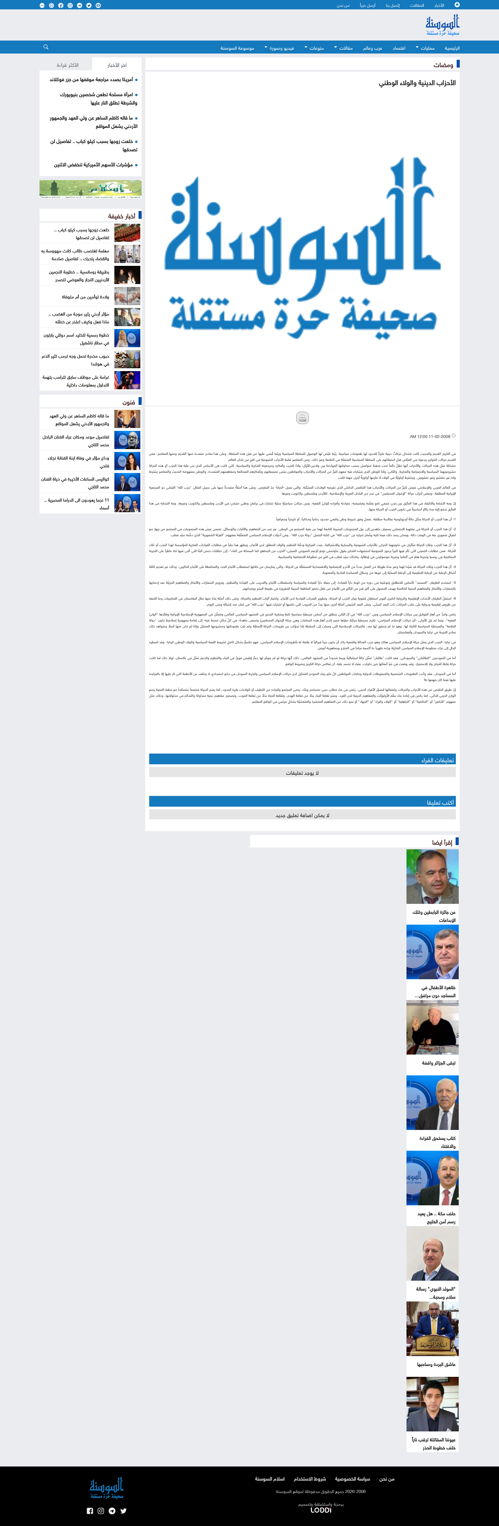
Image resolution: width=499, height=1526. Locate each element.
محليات (428, 47)
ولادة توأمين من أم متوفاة (85, 296)
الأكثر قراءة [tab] (67, 64)
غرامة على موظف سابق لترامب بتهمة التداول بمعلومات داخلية (76, 380)
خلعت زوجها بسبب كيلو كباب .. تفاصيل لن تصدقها (81, 233)
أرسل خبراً (368, 4)
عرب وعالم (372, 47)
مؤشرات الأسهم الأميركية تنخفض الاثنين (93, 164)
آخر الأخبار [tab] (117, 64)
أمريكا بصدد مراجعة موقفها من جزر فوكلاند (91, 78)
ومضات (443, 63)
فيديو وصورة (282, 47)
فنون (129, 401)
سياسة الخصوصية (352, 1478)
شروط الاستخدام (310, 1478)
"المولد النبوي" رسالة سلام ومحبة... (436, 1292)
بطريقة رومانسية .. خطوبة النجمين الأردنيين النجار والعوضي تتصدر (79, 275)
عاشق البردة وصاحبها (436, 1363)
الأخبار (439, 4)
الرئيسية (452, 47)
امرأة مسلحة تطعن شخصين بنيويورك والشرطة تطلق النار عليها (98, 97)
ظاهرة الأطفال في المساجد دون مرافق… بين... (435, 995)
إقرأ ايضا (442, 841)
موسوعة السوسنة (237, 47)
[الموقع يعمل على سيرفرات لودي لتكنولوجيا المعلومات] (320, 1509)
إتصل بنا (393, 4)
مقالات (346, 47)
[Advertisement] (207, 25)
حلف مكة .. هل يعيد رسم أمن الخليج (437, 1217)
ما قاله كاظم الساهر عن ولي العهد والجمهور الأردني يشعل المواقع (79, 419)
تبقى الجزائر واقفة (439, 1062)
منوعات (317, 47)
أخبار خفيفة (121, 214)
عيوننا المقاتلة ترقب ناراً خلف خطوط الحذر (434, 1443)
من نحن (343, 4)
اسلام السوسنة (270, 1478)
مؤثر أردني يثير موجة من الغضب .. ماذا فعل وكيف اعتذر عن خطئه (78, 317)
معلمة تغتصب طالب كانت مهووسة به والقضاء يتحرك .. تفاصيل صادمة (75, 254)
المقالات (417, 4)
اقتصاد (399, 47)
